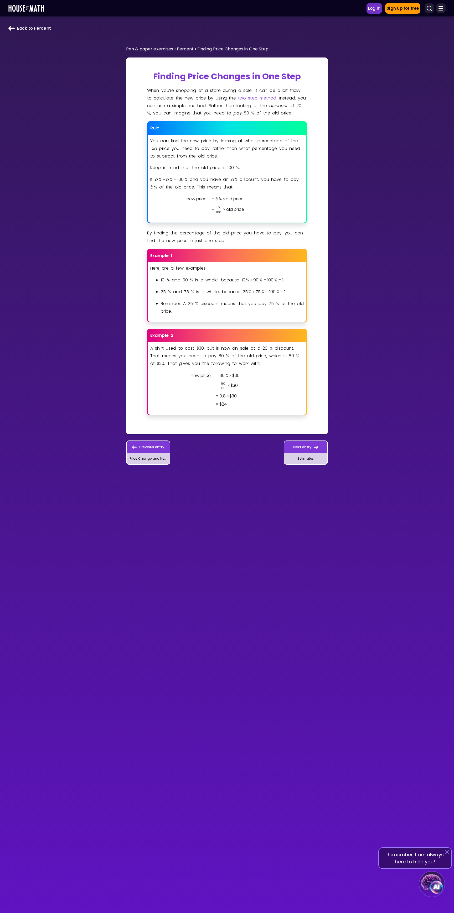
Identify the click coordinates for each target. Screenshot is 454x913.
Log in (374, 8)
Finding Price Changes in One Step (233, 49)
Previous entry (152, 446)
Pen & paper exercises (149, 49)
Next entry (302, 446)
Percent (185, 49)
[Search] (429, 8)
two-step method (257, 98)
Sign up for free (403, 8)
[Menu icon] (441, 8)
